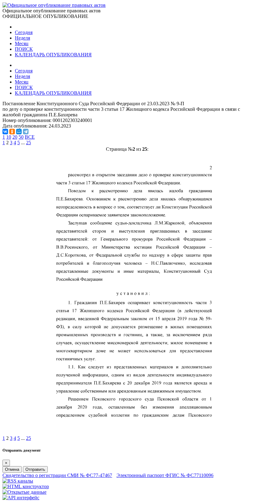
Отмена (12, 469)
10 (8, 137)
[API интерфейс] (20, 497)
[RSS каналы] (17, 480)
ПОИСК (24, 49)
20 (14, 137)
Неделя (22, 38)
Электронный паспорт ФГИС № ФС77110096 (164, 475)
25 (28, 142)
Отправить (35, 469)
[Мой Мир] (19, 131)
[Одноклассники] (12, 131)
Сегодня (24, 32)
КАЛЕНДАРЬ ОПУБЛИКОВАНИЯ (53, 54)
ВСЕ (30, 137)
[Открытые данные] (24, 492)
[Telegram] (25, 131)
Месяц (21, 43)
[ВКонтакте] (5, 131)
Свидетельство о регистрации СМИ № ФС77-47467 (57, 475)
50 (21, 137)
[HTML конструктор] (25, 486)
